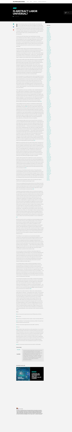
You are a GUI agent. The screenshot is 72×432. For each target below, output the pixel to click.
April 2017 (48, 152)
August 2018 (48, 134)
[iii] (26, 106)
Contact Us (35, 1)
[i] (16, 314)
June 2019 (48, 123)
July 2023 (48, 68)
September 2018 (49, 133)
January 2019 (48, 128)
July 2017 (48, 148)
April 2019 (48, 125)
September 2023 (49, 66)
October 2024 (48, 51)
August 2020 (48, 107)
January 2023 (48, 75)
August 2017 (48, 147)
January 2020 (48, 115)
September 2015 (49, 173)
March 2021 (48, 99)
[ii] (16, 316)
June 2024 (48, 56)
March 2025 (48, 46)
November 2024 (49, 50)
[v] (16, 324)
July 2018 (48, 135)
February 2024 (48, 60)
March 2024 (48, 59)
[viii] (30, 288)
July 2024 (48, 55)
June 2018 (48, 136)
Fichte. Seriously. (21, 378)
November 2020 (49, 104)
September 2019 (49, 119)
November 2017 (49, 144)
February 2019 (48, 127)
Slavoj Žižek (17, 16)
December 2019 (49, 116)
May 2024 (48, 57)
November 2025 (49, 37)
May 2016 (48, 164)
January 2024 (48, 61)
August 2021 (48, 94)
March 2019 (48, 126)
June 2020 (48, 109)
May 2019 (48, 124)
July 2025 (48, 41)
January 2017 (48, 155)
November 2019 (49, 117)
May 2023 (48, 70)
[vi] (33, 188)
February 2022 (48, 87)
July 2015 (48, 175)
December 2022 (49, 76)
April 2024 (48, 58)
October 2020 (48, 105)
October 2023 (48, 65)
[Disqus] (30, 394)
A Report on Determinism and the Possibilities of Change (36, 376)
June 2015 (48, 176)
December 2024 (49, 49)
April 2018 (48, 138)
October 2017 (48, 145)
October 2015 (48, 172)
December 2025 (49, 36)
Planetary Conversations (42, 1)
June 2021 (48, 96)
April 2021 (48, 98)
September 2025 (49, 39)
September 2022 (49, 79)
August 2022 (48, 80)
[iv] (34, 140)
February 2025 (48, 47)
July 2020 (48, 108)
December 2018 (49, 129)
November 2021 (49, 90)
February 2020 (48, 114)
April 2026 (48, 31)
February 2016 (48, 167)
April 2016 (48, 165)
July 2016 (48, 162)
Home (28, 1)
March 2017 (48, 153)
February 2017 (48, 154)
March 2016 (48, 166)
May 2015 (48, 177)
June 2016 (48, 163)
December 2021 (49, 89)
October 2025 (48, 38)
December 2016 (49, 156)
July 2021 (48, 95)
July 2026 (48, 28)
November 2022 (49, 77)
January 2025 (48, 48)
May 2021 (48, 97)
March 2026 (48, 32)
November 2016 (49, 157)
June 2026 (48, 29)
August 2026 (48, 27)
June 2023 (48, 69)
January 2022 (48, 88)
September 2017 (49, 146)
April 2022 (48, 85)
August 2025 (48, 40)
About (31, 1)
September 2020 (49, 106)
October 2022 (48, 78)
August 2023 (48, 67)
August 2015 (48, 174)
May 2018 (48, 137)
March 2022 (48, 86)
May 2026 (48, 30)
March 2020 (48, 113)
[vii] (16, 217)
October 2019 (48, 118)
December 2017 (49, 143)
